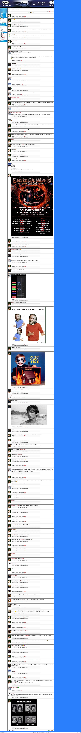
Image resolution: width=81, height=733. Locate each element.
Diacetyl (25, 121)
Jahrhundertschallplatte (23, 449)
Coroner (15, 495)
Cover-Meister (14, 548)
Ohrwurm (13, 645)
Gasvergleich (79, 732)
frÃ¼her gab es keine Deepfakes (15, 97)
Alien (11, 395)
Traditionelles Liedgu (13, 558)
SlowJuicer (3, 37)
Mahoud (25, 16)
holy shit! (12, 486)
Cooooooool (12, 139)
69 (52, 11)
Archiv (1, 10)
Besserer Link (13, 500)
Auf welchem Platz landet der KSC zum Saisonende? (3, 26)
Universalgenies (20, 580)
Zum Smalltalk (2, 11)
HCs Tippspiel (2, 12)
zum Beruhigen (22, 144)
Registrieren (2, 23)
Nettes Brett (12, 459)
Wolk (21, 60)
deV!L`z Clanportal (41, 732)
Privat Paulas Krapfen (14, 575)
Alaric (22, 84)
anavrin (25, 446)
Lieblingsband (18, 46)
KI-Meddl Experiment (19, 454)
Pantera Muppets (13, 553)
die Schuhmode (22, 539)
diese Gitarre (27, 635)
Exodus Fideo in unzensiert (17, 239)
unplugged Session (18, 616)
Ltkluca (3, 39)
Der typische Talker (13, 534)
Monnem (14, 585)
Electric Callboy (24, 510)
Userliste (2, 15)
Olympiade (12, 302)
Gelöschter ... (3, 34)
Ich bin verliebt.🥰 (13, 529)
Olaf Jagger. (26, 630)
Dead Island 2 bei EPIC (14, 687)
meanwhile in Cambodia (14, 107)
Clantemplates (49, 732)
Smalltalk (9, 9)
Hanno (24, 37)
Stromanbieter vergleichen (3, 732)
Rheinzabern (17, 244)
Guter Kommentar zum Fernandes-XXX (16, 112)
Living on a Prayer (13, 563)
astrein (28, 580)
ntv (16, 604)
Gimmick (23, 558)
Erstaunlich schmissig (14, 40)
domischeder (3, 38)
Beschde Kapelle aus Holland (15, 505)
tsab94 (3, 35)
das (19, 24)
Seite (14, 671)
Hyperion (3, 33)
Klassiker (15, 524)
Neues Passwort (3, 24)
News (1, 14)
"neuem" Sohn (20, 630)
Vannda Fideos (14, 682)
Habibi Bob (12, 19)
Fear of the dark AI (13, 249)
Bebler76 (3, 36)
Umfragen (2, 16)
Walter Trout (12, 693)
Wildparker (25, 74)
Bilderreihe (14, 440)
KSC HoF (2, 13)
